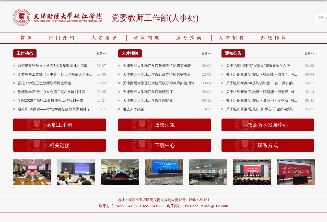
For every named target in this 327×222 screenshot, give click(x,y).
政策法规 (165, 125)
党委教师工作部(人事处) (155, 18)
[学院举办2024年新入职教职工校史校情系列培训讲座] (299, 164)
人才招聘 (232, 37)
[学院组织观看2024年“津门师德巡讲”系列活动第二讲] (123, 164)
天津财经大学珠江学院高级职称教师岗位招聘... (160, 83)
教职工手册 (59, 125)
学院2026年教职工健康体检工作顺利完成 (50, 100)
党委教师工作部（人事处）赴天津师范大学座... (55, 74)
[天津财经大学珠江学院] (57, 11)
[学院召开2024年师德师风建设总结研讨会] (35, 164)
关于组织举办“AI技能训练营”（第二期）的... (261, 83)
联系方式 (268, 145)
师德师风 (275, 37)
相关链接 (59, 145)
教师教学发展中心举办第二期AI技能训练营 (51, 92)
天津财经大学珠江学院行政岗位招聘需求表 (157, 74)
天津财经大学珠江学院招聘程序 (148, 92)
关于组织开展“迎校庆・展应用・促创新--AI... (261, 100)
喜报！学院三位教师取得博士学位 (44, 83)
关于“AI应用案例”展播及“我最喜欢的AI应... (259, 66)
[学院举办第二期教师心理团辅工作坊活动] (79, 164)
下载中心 (165, 145)
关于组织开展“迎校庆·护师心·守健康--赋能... (261, 109)
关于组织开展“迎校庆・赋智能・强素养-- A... (261, 74)
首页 (27, 37)
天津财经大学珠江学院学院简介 (148, 100)
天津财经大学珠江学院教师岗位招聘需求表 (157, 66)
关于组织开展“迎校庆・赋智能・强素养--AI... (261, 92)
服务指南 (190, 37)
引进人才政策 (133, 109)
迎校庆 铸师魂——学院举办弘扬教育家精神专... (55, 109)
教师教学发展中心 (267, 125)
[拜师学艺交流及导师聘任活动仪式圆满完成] (255, 164)
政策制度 (147, 37)
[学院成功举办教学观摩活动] (211, 164)
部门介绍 (63, 37)
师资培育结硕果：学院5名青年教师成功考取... (54, 66)
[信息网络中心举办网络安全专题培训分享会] (167, 164)
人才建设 (105, 37)
